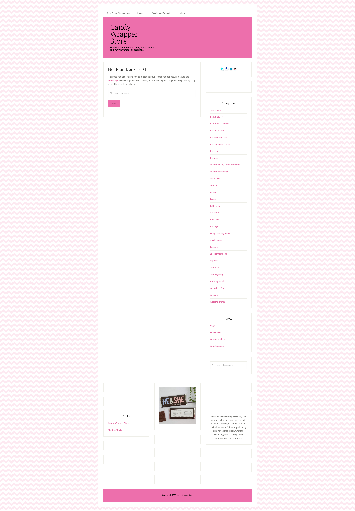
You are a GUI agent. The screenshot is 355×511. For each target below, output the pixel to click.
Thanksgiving (216, 274)
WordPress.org (217, 346)
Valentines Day (217, 288)
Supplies (214, 261)
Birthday (214, 151)
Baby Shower (216, 117)
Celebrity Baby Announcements (225, 164)
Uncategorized (217, 281)
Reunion (214, 247)
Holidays (214, 226)
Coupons (214, 185)
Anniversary (215, 110)
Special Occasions (218, 254)
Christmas (215, 178)
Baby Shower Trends (219, 123)
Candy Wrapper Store (124, 34)
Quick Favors (216, 240)
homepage (113, 80)
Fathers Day (215, 206)
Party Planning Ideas (220, 233)
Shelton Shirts (115, 430)
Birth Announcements (220, 144)
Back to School (217, 130)
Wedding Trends (217, 302)
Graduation (215, 213)
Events (213, 199)
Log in (213, 325)
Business (214, 158)
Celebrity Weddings (219, 171)
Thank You (215, 267)
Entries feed (215, 332)
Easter (213, 192)
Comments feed (217, 339)
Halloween (215, 219)
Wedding (214, 295)
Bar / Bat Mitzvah (218, 137)
